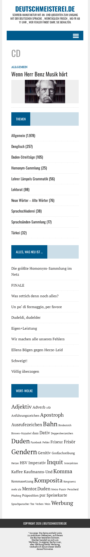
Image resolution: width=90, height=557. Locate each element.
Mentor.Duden (36, 489)
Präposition (30, 495)
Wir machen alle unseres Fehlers (38, 338)
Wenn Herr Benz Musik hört (39, 74)
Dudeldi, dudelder (26, 317)
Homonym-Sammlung (25, 168)
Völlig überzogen (25, 371)
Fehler (46, 442)
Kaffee (17, 471)
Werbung (62, 503)
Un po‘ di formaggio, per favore (36, 306)
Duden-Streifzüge (23, 157)
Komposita (48, 480)
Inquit (55, 462)
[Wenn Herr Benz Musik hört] (45, 100)
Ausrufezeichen (26, 425)
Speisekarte (57, 495)
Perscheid (72, 489)
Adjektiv (21, 406)
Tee (32, 504)
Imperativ (37, 462)
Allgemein (19, 67)
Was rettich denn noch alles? (35, 295)
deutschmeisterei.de (55, 523)
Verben (39, 504)
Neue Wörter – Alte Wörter (29, 200)
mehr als (16, 489)
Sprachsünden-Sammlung (28, 222)
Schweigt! (19, 360)
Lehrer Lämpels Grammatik (29, 178)
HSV (23, 462)
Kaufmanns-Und (38, 471)
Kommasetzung (22, 481)
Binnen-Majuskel (21, 433)
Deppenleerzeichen (62, 433)
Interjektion (71, 463)
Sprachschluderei (23, 211)
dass (35, 433)
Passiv (62, 489)
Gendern (24, 451)
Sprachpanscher (20, 504)
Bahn (50, 424)
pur (42, 495)
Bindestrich (64, 425)
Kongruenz (69, 481)
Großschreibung (63, 453)
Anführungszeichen (25, 415)
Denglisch (17, 146)
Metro (54, 489)
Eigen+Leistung (24, 328)
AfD (48, 407)
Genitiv (44, 452)
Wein (47, 504)
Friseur (57, 441)
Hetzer (15, 463)
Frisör (69, 442)
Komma (62, 471)
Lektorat (17, 189)
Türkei (15, 232)
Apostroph (52, 414)
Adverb (39, 407)
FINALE (17, 285)
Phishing (16, 495)
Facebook (36, 442)
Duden (20, 441)
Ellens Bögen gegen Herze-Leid (37, 349)
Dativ (44, 433)
